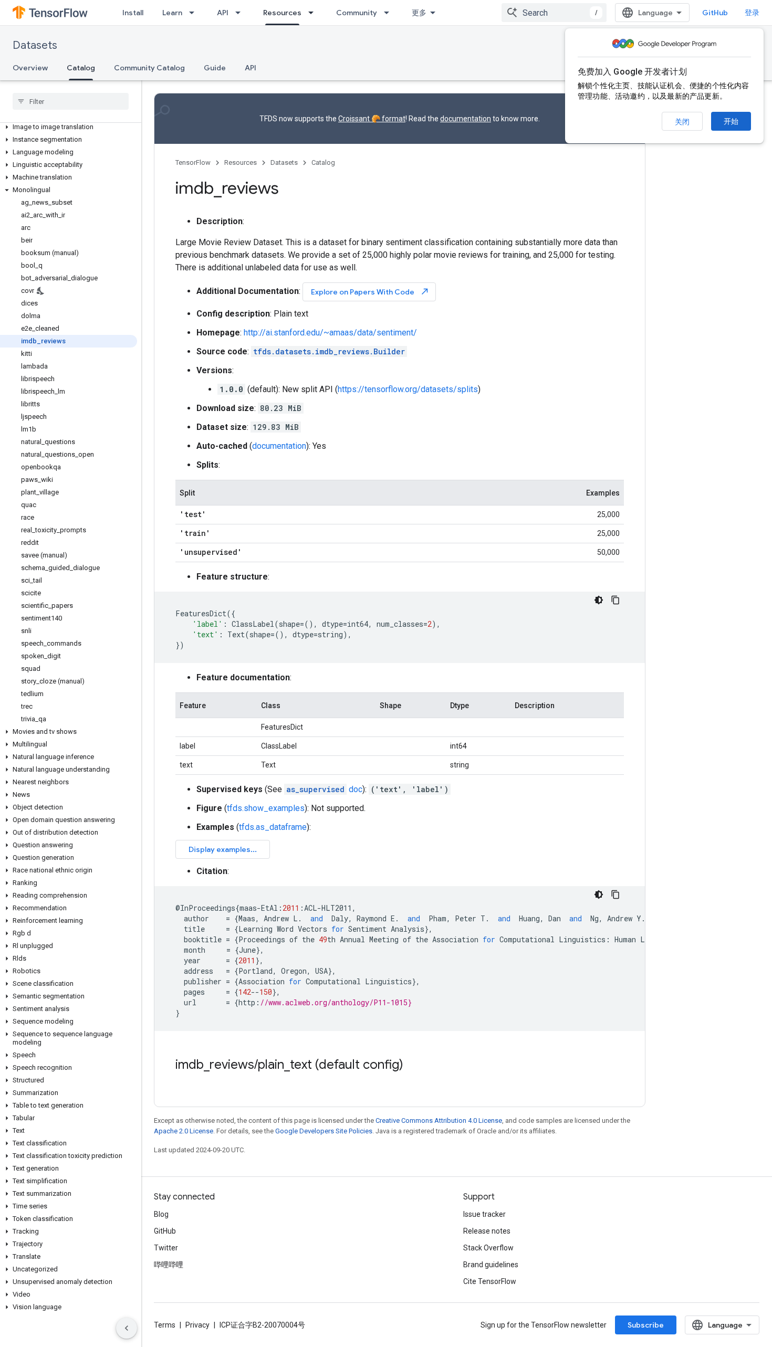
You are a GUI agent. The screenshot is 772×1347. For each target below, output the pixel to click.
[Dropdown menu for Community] (389, 12)
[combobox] (554, 12)
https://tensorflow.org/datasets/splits (408, 389)
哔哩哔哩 (168, 1264)
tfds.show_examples (266, 808)
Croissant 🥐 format (371, 118)
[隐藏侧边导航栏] (126, 1328)
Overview (30, 67)
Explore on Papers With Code (370, 292)
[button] (68, 127)
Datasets (35, 45)
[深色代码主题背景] (598, 600)
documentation (465, 118)
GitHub (715, 12)
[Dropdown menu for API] (241, 12)
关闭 (682, 122)
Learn (172, 12)
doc (324, 789)
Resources (282, 12)
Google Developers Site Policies (323, 1131)
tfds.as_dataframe (273, 827)
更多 (419, 12)
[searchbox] (71, 101)
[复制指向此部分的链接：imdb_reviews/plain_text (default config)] (413, 1065)
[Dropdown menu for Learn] (194, 12)
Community (356, 12)
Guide (215, 67)
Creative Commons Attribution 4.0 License (438, 1120)
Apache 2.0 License (183, 1131)
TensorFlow (193, 162)
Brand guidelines (490, 1264)
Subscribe (646, 1325)
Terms (164, 1325)
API (222, 12)
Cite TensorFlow (489, 1281)
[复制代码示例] (615, 600)
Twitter (166, 1248)
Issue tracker (484, 1214)
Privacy (197, 1325)
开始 (731, 121)
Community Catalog (149, 67)
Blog (161, 1214)
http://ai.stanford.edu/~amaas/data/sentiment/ (330, 333)
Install (132, 12)
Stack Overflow (488, 1248)
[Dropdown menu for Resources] (314, 12)
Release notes (486, 1231)
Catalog (81, 67)
